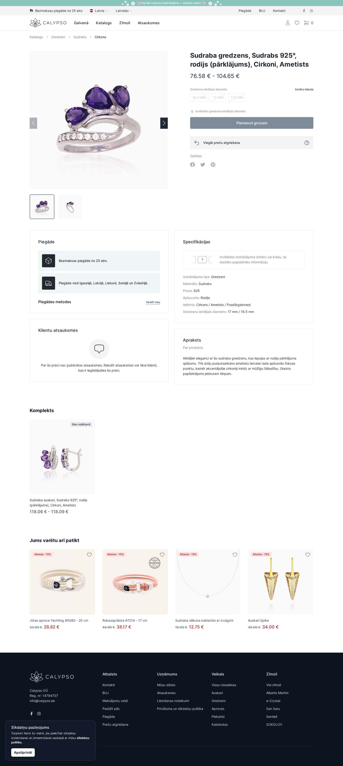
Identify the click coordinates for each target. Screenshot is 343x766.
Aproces (218, 709)
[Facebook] (304, 10)
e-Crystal (273, 701)
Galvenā (81, 22)
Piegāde (245, 11)
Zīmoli (124, 22)
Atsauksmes (149, 22)
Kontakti (279, 11)
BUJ (262, 11)
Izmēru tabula (304, 89)
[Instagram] (311, 10)
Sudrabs (80, 37)
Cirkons (100, 37)
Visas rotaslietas (224, 685)
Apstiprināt (23, 752)
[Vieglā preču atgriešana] (307, 143)
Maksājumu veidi (115, 701)
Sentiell (271, 717)
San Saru (273, 709)
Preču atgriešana (115, 724)
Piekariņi (218, 717)
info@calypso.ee (42, 701)
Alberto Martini (277, 693)
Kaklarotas (220, 724)
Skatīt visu (153, 302)
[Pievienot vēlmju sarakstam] (89, 554)
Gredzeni (58, 37)
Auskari (217, 693)
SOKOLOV (274, 724)
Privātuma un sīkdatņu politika (180, 709)
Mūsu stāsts (166, 685)
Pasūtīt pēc (111, 709)
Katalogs (104, 22)
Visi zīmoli (273, 685)
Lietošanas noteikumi (173, 701)
